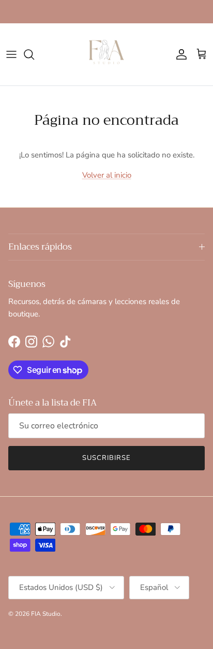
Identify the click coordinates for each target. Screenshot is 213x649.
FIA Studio (45, 614)
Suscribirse (106, 458)
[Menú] (11, 54)
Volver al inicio (106, 175)
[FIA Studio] (106, 54)
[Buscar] (34, 54)
